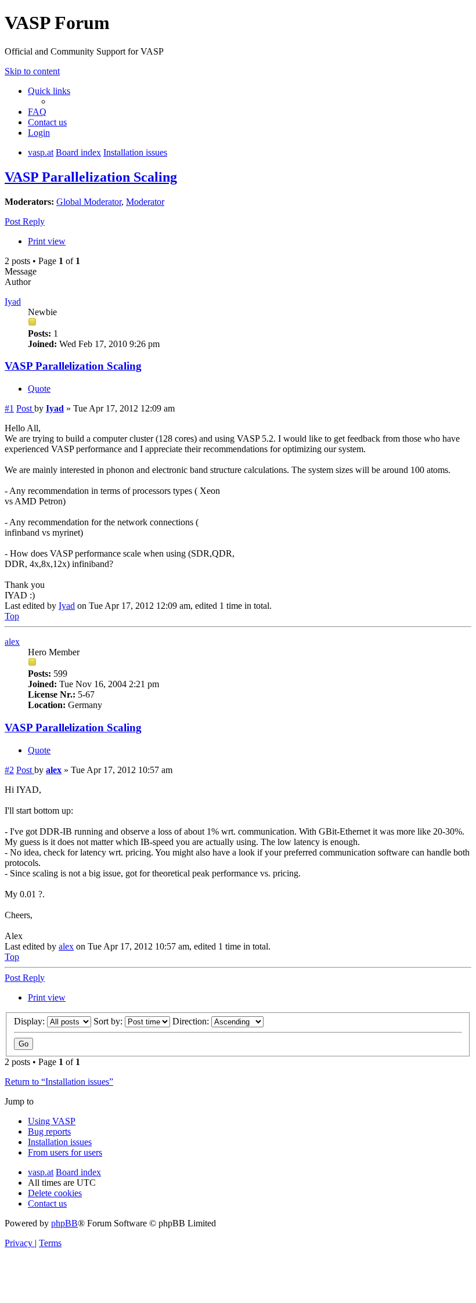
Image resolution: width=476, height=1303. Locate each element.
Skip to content (32, 71)
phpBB (64, 1223)
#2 (9, 770)
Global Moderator (88, 202)
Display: (30, 1021)
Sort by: (109, 1021)
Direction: (191, 1021)
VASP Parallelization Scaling (91, 177)
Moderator (145, 202)
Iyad (13, 301)
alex (12, 642)
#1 (9, 408)
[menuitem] (37, 112)
